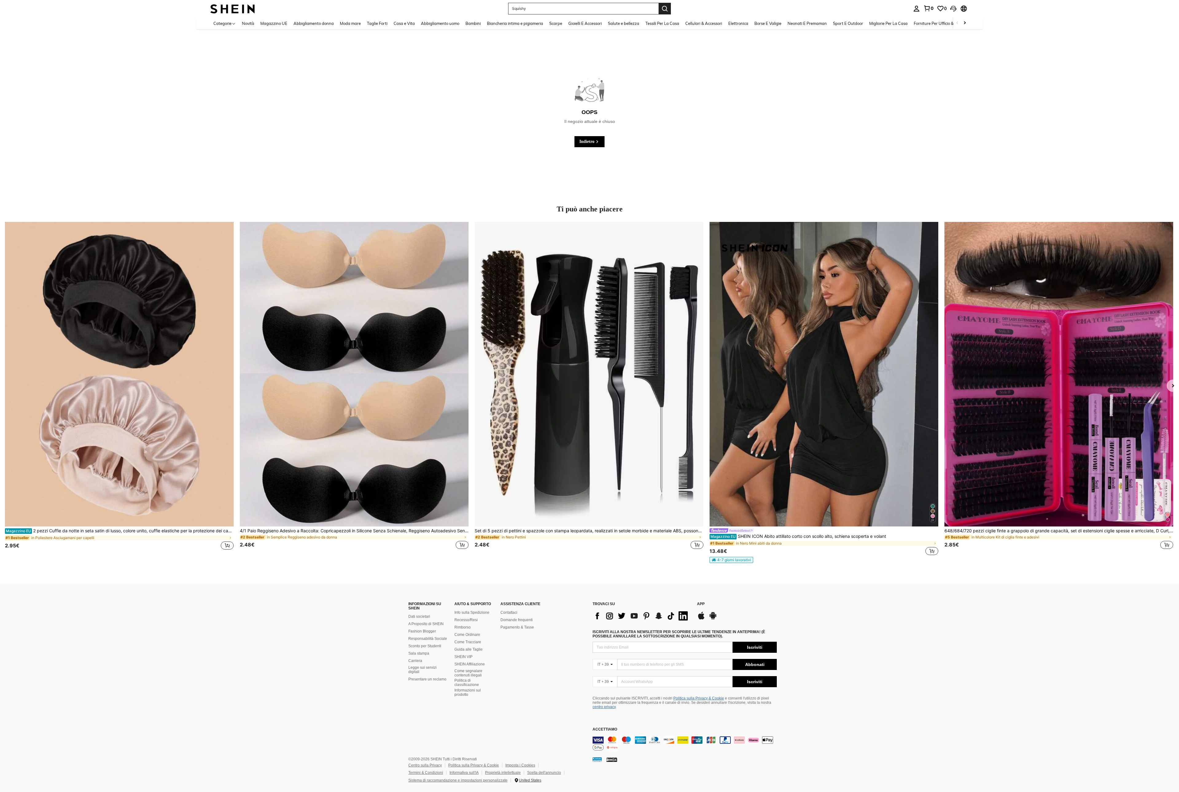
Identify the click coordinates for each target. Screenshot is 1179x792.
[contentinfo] (685, 743)
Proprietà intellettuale (503, 772)
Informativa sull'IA (464, 772)
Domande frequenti (516, 620)
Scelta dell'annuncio (544, 772)
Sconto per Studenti (424, 646)
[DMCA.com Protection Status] (611, 759)
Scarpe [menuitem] (555, 23)
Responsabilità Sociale (427, 638)
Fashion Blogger (422, 631)
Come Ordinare (467, 634)
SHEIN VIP (463, 657)
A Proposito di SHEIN (426, 624)
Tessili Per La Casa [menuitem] (662, 23)
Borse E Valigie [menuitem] (767, 23)
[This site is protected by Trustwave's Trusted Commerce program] (597, 759)
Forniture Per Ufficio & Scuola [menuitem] (940, 23)
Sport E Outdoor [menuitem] (848, 23)
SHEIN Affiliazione (469, 664)
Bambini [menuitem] (473, 23)
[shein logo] (232, 8)
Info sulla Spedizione (471, 612)
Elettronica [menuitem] (738, 23)
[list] (642, 616)
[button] (953, 8)
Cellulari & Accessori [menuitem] (703, 23)
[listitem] (119, 389)
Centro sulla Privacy (425, 765)
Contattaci (508, 612)
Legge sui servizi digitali (422, 669)
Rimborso (462, 627)
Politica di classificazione (466, 682)
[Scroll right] (965, 23)
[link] (928, 8)
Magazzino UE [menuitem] (273, 23)
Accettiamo (605, 729)
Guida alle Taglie (468, 649)
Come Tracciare (467, 642)
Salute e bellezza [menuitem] (623, 23)
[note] (731, 560)
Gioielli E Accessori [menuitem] (585, 23)
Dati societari (419, 616)
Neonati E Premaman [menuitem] (807, 23)
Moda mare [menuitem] (350, 23)
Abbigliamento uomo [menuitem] (440, 23)
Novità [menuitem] (248, 23)
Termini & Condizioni (425, 772)
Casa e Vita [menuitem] (404, 23)
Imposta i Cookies (520, 765)
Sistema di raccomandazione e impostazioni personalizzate (458, 780)
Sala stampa (418, 653)
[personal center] (916, 8)
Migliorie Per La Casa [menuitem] (888, 23)
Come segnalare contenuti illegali (468, 673)
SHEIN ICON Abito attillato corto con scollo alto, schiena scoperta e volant (798, 536)
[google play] (713, 619)
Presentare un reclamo (427, 679)
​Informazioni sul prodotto (467, 692)
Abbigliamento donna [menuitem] (314, 23)
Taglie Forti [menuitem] (377, 23)
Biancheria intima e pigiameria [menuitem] (515, 23)
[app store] (701, 619)
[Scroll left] (957, 23)
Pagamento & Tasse (517, 627)
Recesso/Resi (466, 620)
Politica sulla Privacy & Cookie (698, 698)
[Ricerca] (665, 8)
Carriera (415, 661)
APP (701, 604)
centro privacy (604, 707)
